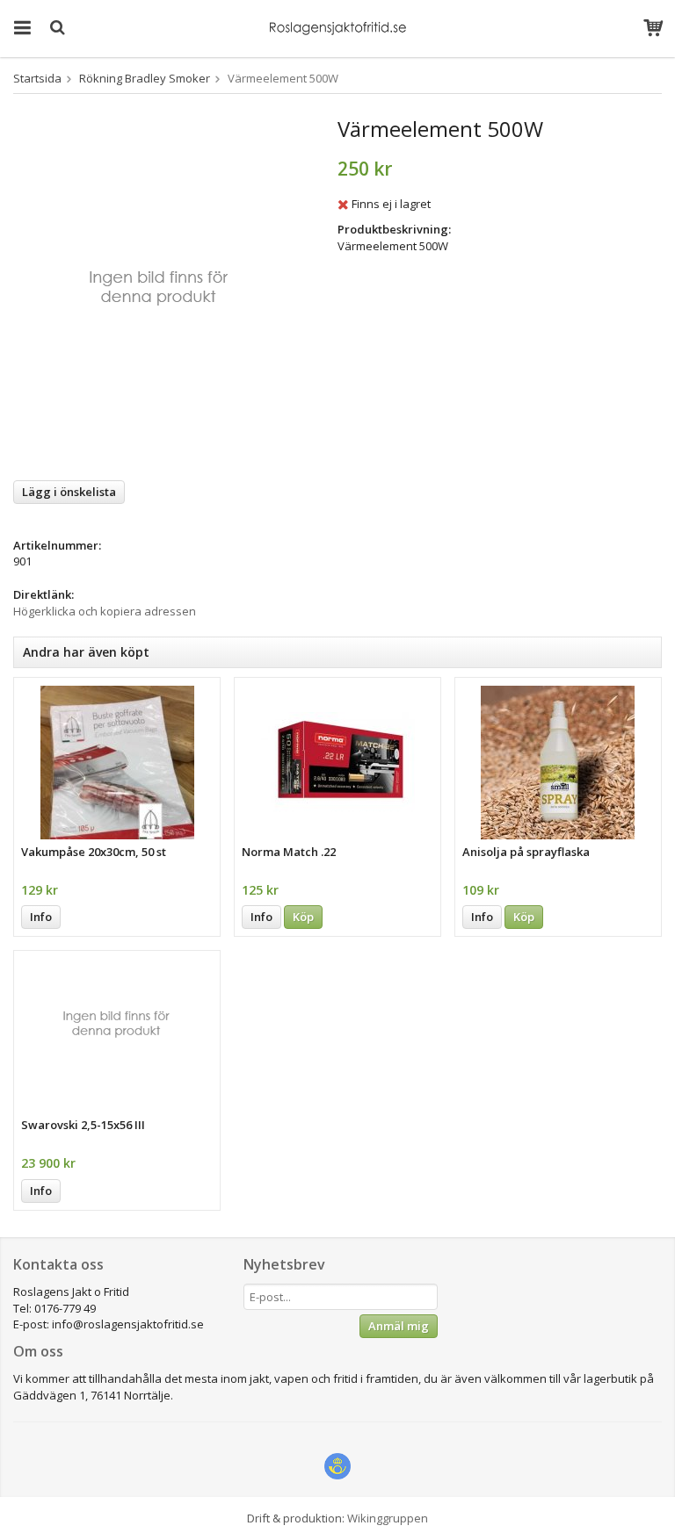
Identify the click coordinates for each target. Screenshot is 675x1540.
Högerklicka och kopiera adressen (104, 611)
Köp (303, 917)
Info (41, 917)
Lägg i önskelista (69, 492)
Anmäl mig (398, 1326)
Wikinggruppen (387, 1518)
